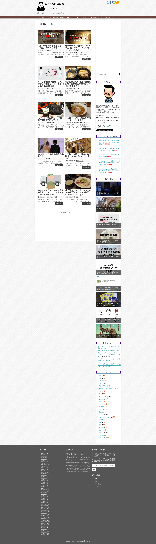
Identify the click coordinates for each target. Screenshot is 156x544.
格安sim (101, 419)
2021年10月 (44, 464)
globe (77, 463)
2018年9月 (44, 494)
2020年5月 (44, 479)
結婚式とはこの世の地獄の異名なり (51, 155)
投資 (100, 378)
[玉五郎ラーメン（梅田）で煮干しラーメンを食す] (78, 109)
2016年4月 (44, 530)
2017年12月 (44, 504)
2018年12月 (44, 489)
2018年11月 (44, 491)
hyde (84, 463)
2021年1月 (44, 470)
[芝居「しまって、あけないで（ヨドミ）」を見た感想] (108, 204)
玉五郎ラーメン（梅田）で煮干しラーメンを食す (78, 119)
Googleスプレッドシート (80, 468)
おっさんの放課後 (76, 541)
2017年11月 (44, 505)
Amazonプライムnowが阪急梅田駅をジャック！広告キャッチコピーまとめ (51, 192)
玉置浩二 (85, 457)
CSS (85, 460)
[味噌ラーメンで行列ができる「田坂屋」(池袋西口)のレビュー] (108, 236)
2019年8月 (44, 482)
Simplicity (82, 540)
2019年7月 (44, 483)
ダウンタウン (73, 460)
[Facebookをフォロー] (111, 3)
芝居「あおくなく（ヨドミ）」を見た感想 (108, 193)
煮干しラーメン (80, 122)
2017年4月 (44, 513)
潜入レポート (73, 454)
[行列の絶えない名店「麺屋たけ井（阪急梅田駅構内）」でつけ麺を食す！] (78, 73)
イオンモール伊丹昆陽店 (83, 471)
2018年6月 (44, 497)
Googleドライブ (80, 469)
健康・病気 (102, 438)
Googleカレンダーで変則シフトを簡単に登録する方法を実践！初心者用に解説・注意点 (109, 162)
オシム (88, 460)
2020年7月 (44, 476)
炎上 (72, 465)
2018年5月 (44, 498)
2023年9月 (44, 459)
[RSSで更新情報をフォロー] (117, 3)
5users (110, 172)
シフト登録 (87, 468)
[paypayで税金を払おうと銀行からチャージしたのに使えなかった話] (108, 268)
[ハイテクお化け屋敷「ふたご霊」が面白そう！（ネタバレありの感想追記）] (51, 73)
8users (110, 164)
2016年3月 (44, 532)
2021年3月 (44, 469)
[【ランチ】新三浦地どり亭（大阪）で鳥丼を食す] (51, 37)
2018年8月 (44, 495)
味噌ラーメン (79, 52)
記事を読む (59, 56)
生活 (48, 158)
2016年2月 (44, 533)
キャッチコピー (77, 462)
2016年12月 (44, 518)
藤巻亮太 (68, 468)
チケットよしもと (76, 465)
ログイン (95, 481)
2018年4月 (44, 499)
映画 (100, 422)
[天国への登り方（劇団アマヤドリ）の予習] (108, 331)
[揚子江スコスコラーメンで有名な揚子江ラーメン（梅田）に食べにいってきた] (78, 181)
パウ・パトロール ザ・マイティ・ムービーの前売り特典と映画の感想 (108, 304)
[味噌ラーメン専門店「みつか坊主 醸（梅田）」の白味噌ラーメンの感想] (78, 37)
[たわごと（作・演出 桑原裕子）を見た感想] (108, 252)
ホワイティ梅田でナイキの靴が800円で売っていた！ (50, 119)
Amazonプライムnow (80, 466)
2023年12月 (44, 456)
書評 (100, 425)
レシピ (101, 381)
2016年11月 (44, 520)
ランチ (51, 50)
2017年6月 (44, 510)
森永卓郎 (71, 471)
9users (115, 150)
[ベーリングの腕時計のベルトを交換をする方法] (108, 315)
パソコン (101, 414)
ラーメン (101, 432)
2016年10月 (44, 521)
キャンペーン (77, 457)
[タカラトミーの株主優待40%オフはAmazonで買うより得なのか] (108, 283)
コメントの (97, 484)
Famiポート (86, 469)
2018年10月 (44, 492)
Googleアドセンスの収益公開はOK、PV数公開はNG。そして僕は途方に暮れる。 (109, 170)
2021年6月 (44, 467)
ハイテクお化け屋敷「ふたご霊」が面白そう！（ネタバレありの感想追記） (51, 84)
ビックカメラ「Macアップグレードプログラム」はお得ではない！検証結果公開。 (109, 142)
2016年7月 (44, 526)
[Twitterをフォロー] (108, 3)
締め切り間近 (83, 459)
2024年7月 (44, 454)
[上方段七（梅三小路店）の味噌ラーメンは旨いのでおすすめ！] (78, 145)
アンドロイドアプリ (104, 417)
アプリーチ (80, 463)
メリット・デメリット (74, 459)
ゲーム (69, 460)
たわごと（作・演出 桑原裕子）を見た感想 (108, 257)
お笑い (101, 404)
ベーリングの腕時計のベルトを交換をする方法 (108, 320)
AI (66, 463)
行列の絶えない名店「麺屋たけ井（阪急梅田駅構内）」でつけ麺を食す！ (78, 84)
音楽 (100, 401)
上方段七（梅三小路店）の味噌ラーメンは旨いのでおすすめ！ (78, 156)
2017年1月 (44, 517)
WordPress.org (97, 486)
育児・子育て (103, 386)
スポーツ (101, 427)
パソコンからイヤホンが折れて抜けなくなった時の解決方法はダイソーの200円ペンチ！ (109, 365)
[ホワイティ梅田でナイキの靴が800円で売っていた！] (51, 109)
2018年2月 (44, 501)
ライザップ (75, 471)
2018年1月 (44, 502)
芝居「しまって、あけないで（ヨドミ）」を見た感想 (107, 209)
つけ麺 (77, 88)
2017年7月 (44, 508)
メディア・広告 (52, 197)
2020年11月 (44, 472)
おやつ (101, 435)
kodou (104, 348)
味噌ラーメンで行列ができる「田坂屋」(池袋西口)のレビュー (107, 241)
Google (101, 412)
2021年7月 (44, 466)
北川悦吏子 (72, 468)
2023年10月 (44, 457)
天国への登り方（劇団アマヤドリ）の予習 (108, 336)
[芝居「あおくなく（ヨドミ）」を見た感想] (108, 189)
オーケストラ (79, 460)
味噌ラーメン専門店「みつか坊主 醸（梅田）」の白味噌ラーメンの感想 (78, 48)
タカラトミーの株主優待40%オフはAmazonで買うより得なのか (107, 288)
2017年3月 (44, 514)
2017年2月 (44, 516)
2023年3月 (44, 462)
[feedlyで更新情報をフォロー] (114, 3)
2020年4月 (44, 480)
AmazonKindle (86, 462)
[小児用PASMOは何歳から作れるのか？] (108, 220)
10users (107, 144)
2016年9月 (44, 523)
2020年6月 (44, 478)
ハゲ (75, 466)
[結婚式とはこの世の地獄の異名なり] (51, 145)
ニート (82, 462)
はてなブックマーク (71, 463)
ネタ (71, 462)
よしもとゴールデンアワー (71, 469)
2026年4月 (44, 453)
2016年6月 (44, 527)
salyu (83, 460)
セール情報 (51, 122)
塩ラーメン (79, 197)
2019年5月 (44, 486)
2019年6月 (44, 485)
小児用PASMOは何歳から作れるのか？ (107, 225)
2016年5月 (44, 529)
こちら (113, 125)
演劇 (100, 375)
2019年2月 (44, 488)
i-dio (73, 462)
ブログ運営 (102, 409)
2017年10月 (44, 507)
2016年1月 (44, 534)
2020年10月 (44, 473)
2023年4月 (44, 460)
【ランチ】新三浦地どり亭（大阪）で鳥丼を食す (50, 47)
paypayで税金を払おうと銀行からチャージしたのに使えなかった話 (108, 272)
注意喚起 (68, 462)
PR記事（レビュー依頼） (106, 388)
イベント (50, 88)
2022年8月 (44, 463)
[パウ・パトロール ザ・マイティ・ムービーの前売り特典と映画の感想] (108, 299)
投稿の (96, 483)
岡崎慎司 (87, 463)
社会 (100, 391)
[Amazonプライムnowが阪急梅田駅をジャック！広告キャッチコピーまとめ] (51, 181)
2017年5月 (44, 511)
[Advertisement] (50, 225)
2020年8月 (44, 475)
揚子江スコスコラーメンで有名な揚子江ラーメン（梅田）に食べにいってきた (78, 192)
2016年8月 (44, 524)
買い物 (101, 406)
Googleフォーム (71, 466)
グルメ (101, 383)
